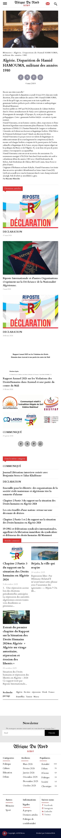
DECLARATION (12, 231)
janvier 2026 (28, 772)
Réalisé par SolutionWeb (45, 833)
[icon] (48, 4)
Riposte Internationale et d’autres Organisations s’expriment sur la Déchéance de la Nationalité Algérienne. (30, 282)
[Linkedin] (43, 811)
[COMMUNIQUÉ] (30, 412)
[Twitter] (27, 77)
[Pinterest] (34, 77)
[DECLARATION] (30, 211)
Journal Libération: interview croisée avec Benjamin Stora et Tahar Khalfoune (25, 474)
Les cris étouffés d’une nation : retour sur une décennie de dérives (27, 512)
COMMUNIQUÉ (12, 432)
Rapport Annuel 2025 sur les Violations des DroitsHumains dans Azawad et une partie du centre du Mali (28, 382)
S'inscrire (52, 733)
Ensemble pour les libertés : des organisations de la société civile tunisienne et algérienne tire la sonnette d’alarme (30, 491)
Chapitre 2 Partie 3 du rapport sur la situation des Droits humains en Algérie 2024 (16, 571)
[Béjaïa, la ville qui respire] (44, 553)
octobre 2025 (29, 785)
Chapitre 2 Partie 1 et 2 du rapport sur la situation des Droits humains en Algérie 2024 (29, 521)
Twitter (47, 814)
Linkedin (48, 811)
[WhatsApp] (40, 77)
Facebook (48, 805)
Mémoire (7, 52)
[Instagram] (43, 808)
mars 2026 (28, 764)
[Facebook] (21, 77)
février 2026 (29, 768)
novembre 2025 (30, 781)
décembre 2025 (30, 777)
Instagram (48, 808)
